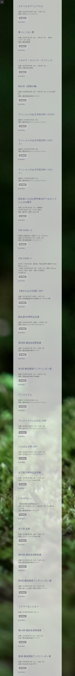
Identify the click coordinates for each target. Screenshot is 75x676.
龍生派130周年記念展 (28, 316)
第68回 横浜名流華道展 (29, 342)
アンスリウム (25, 394)
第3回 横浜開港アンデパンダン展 (34, 580)
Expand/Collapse (2, 2)
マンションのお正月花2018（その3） (37, 114)
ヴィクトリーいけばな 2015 (32, 420)
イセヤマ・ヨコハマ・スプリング (35, 60)
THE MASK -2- (25, 230)
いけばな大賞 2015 (27, 446)
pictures (22, 18)
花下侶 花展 (24, 528)
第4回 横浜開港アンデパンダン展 (35, 368)
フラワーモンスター (28, 606)
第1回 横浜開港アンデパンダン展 (34, 656)
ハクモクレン (25, 498)
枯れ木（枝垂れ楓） (28, 86)
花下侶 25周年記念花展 (29, 472)
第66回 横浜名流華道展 (29, 554)
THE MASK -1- (25, 258)
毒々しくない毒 (26, 32)
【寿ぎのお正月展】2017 (30, 291)
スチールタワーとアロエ (30, 6)
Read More (21, 22)
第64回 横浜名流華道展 (29, 630)
